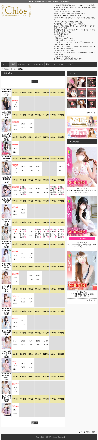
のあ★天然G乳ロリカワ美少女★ (6, 266)
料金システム (38, 64)
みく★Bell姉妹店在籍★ (6, 200)
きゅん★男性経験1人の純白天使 (6, 136)
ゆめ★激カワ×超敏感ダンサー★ (6, 179)
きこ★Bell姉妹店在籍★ (6, 157)
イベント (62, 64)
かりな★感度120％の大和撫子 (6, 91)
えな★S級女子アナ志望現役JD (6, 114)
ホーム (5, 64)
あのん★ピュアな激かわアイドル (6, 310)
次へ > (34, 81)
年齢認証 (5, 69)
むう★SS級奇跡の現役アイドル (79, 190)
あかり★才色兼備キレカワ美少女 (6, 398)
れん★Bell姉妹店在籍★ (6, 332)
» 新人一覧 (91, 300)
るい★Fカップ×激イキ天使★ (6, 221)
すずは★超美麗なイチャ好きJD (6, 288)
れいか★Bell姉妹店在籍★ (79, 294)
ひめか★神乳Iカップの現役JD (6, 353)
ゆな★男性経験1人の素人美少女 (6, 375)
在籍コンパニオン (24, 64)
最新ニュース (50, 64)
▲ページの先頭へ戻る (87, 432)
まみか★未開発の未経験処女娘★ (6, 243)
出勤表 (13, 64)
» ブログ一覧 (90, 113)
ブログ (70, 64)
